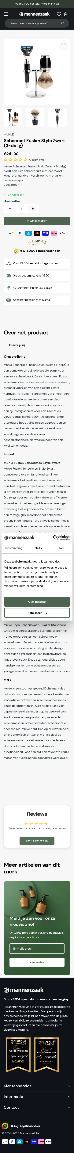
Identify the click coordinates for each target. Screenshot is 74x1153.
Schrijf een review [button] (37, 840)
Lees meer (11, 185)
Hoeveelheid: (13, 201)
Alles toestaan (37, 601)
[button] (6, 14)
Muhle (8, 688)
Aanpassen (35, 612)
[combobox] (37, 23)
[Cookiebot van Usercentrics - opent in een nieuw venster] (53, 537)
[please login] (63, 45)
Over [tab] (60, 548)
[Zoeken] (64, 23)
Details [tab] (37, 548)
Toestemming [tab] (13, 548)
